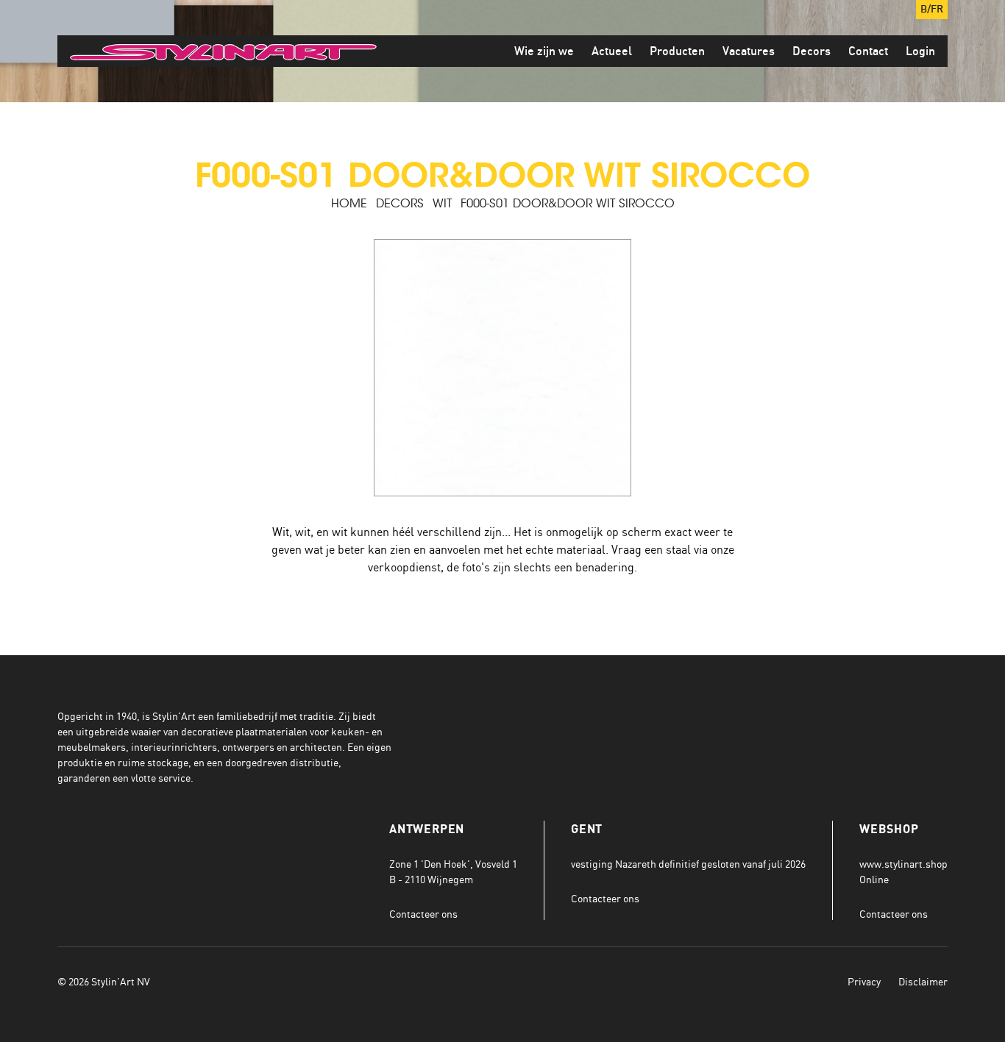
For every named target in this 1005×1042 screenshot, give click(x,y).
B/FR (931, 9)
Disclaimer (923, 981)
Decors (811, 51)
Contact (868, 51)
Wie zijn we (544, 51)
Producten (677, 51)
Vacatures (748, 51)
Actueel (612, 51)
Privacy (864, 981)
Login (920, 51)
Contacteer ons (423, 913)
